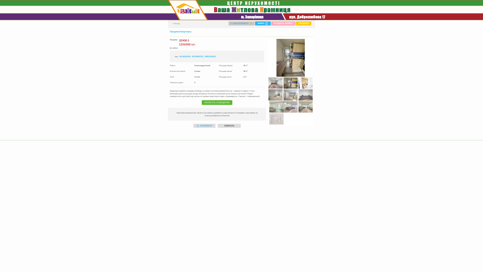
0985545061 (210, 56)
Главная (304, 23)
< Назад (176, 23)
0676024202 (185, 56)
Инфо (261, 23)
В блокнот (206, 125)
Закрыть (229, 125)
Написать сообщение (217, 102)
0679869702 (197, 56)
